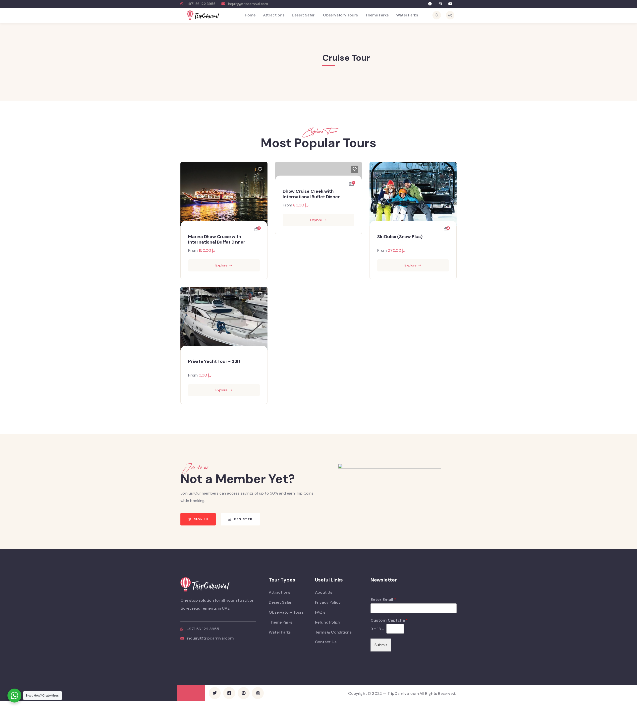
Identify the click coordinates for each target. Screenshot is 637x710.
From (193, 250)
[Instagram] (440, 4)
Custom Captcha (389, 620)
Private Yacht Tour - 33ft (214, 361)
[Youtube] (450, 4)
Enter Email (383, 599)
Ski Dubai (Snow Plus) (400, 237)
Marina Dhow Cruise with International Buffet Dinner (216, 239)
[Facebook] (430, 4)
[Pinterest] (244, 693)
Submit (380, 644)
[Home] (203, 15)
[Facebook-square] (229, 693)
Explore (221, 265)
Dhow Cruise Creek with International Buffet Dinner (311, 194)
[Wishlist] (260, 169)
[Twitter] (215, 693)
